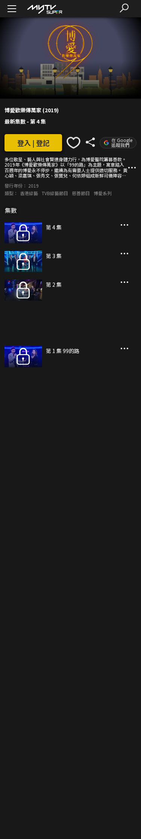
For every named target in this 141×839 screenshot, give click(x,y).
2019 (33, 185)
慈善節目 (81, 193)
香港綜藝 (29, 193)
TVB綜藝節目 (55, 193)
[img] (44, 9)
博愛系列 (103, 193)
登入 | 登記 (33, 143)
